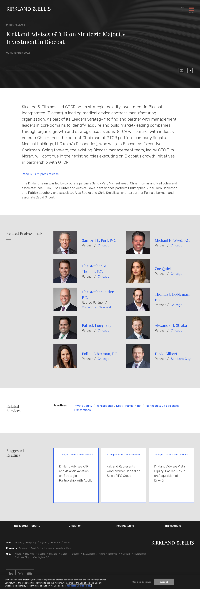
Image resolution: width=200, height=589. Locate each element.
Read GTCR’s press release (40, 174)
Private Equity (83, 406)
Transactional (104, 406)
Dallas (64, 554)
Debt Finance (124, 406)
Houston (75, 554)
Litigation (75, 525)
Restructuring (125, 525)
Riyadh (43, 542)
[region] (100, 582)
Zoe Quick (163, 268)
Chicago (103, 245)
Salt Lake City (181, 359)
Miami (102, 554)
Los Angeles (89, 554)
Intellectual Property (26, 525)
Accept (164, 582)
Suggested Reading (15, 453)
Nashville (112, 554)
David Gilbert (166, 353)
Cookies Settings (142, 582)
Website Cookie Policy (79, 586)
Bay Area (29, 554)
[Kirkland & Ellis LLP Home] (173, 543)
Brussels (23, 548)
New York (105, 307)
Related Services (13, 408)
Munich (59, 548)
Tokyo (67, 542)
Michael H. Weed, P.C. (172, 240)
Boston (41, 554)
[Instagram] (20, 574)
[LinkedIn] (190, 70)
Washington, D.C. (41, 557)
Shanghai (55, 542)
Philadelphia (140, 554)
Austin (18, 554)
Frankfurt (36, 548)
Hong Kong (31, 542)
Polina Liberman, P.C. (100, 353)
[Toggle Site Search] (182, 9)
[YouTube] (29, 574)
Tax (139, 406)
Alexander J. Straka (171, 325)
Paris (68, 548)
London (48, 548)
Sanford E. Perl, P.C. (99, 240)
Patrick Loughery (96, 325)
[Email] (181, 70)
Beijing (18, 542)
